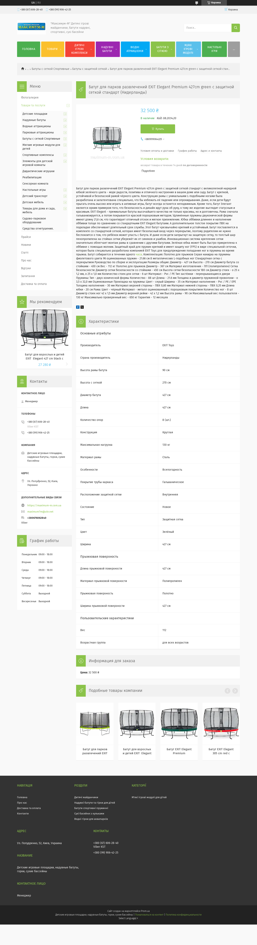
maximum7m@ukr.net (40, 512)
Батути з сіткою (162, 49)
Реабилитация (32, 177)
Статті (25, 252)
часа (139, 254)
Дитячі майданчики (86, 797)
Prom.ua (145, 911)
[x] (82, 308)
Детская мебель (33, 202)
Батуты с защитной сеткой (89, 69)
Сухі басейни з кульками (89, 813)
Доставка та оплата (34, 284)
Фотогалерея (30, 97)
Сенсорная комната (35, 183)
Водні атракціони (134, 49)
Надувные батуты (34, 120)
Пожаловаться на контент (149, 915)
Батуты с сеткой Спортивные (50, 69)
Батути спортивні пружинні (91, 808)
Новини (26, 245)
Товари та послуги (33, 105)
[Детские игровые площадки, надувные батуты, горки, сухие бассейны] (31, 33)
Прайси (26, 237)
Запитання (28, 276)
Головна (28, 49)
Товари (52, 49)
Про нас (26, 260)
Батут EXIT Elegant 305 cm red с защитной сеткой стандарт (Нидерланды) (221, 751)
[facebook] (78, 308)
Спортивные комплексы (38, 155)
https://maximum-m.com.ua (44, 505)
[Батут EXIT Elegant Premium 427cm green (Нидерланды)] (179, 724)
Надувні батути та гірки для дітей (94, 803)
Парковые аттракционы (38, 132)
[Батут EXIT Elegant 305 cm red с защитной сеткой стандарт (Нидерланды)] (221, 724)
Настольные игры (34, 190)
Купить (160, 128)
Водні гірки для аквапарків (91, 819)
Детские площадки (34, 114)
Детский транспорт (34, 196)
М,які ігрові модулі (188, 49)
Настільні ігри (214, 49)
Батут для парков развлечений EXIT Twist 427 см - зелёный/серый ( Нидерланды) (94, 751)
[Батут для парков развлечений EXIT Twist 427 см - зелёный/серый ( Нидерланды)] (95, 724)
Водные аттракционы (36, 126)
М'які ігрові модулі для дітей (149, 797)
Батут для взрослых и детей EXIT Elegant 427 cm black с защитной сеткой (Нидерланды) (137, 751)
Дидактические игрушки (38, 171)
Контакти (23, 813)
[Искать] (236, 28)
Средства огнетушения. (37, 228)
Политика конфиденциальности (183, 915)
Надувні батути (107, 49)
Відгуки (26, 268)
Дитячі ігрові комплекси (79, 49)
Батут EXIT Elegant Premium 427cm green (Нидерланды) (179, 751)
